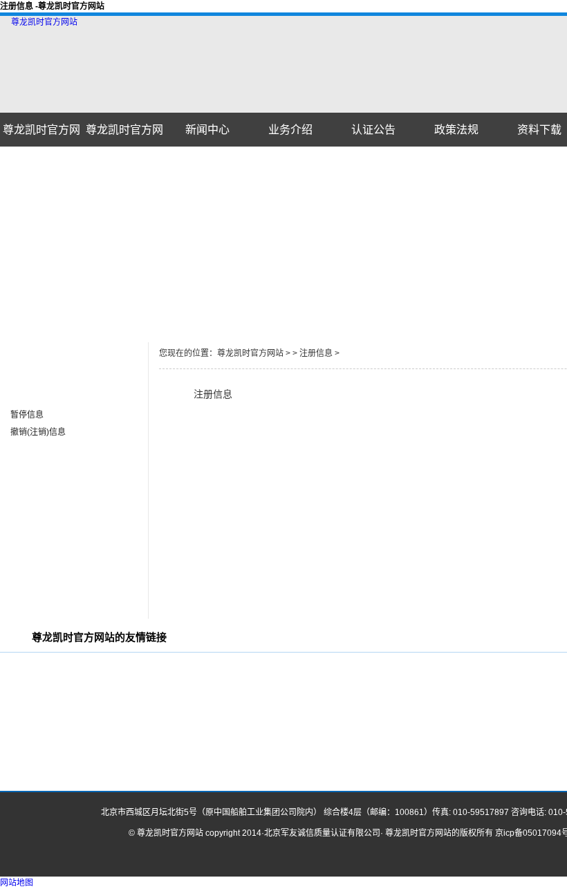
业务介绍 (290, 129)
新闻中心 (207, 129)
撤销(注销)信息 (38, 432)
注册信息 (27, 397)
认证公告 (373, 129)
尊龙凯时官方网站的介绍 (124, 135)
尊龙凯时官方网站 (44, 22)
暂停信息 (27, 415)
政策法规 (456, 129)
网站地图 (16, 883)
